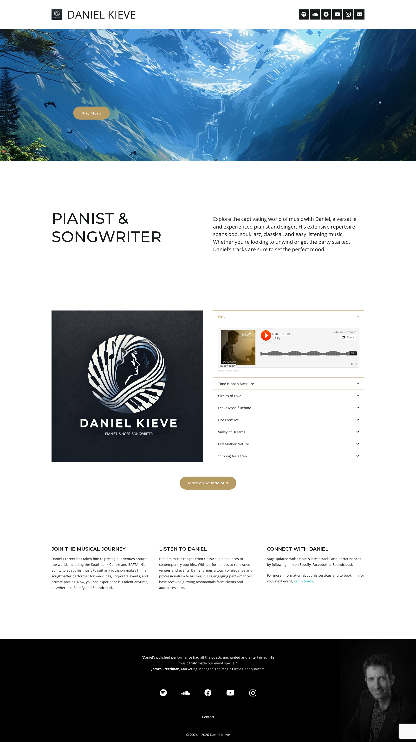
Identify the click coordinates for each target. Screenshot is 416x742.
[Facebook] (326, 14)
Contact (208, 717)
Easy (237, 370)
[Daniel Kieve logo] (57, 14)
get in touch (303, 581)
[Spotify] (304, 14)
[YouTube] (337, 14)
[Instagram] (348, 14)
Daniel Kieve (225, 370)
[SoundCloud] (315, 14)
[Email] (359, 14)
